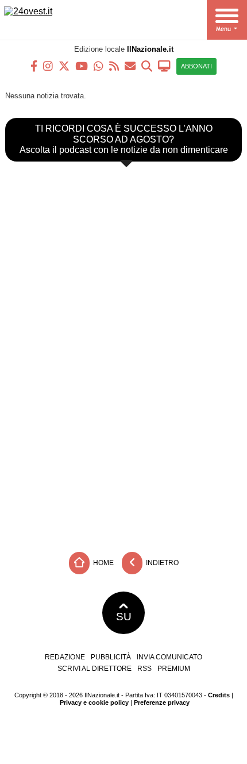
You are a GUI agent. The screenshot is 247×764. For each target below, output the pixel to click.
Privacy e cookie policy (94, 702)
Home (102, 563)
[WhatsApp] (98, 65)
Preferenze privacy (162, 702)
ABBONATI (196, 66)
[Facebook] (33, 65)
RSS (144, 669)
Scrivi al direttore (94, 669)
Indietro (161, 563)
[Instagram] (48, 65)
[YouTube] (81, 65)
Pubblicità (111, 657)
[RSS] (114, 65)
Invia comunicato (169, 657)
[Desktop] (164, 65)
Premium (173, 669)
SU (124, 617)
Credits (219, 695)
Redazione (65, 657)
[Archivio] (146, 65)
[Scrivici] (130, 65)
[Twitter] (64, 65)
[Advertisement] (123, 460)
